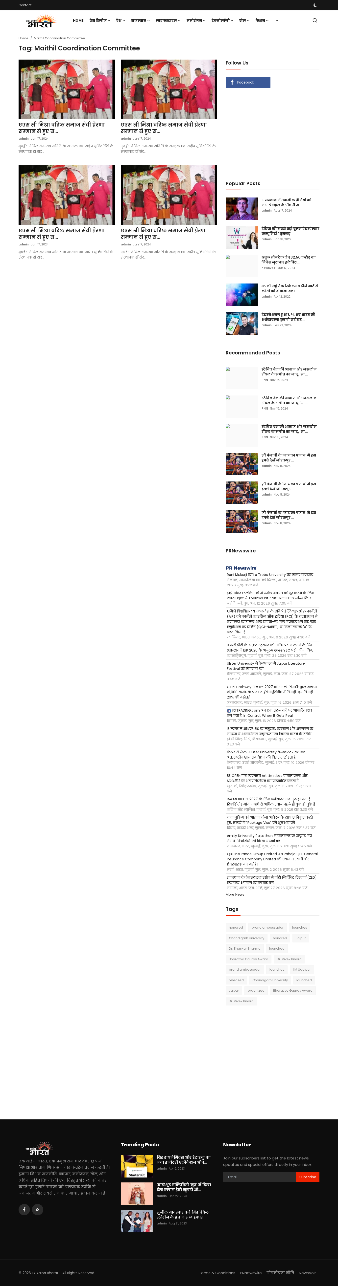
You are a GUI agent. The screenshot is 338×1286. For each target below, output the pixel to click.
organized (256, 990)
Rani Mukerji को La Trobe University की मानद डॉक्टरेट (270, 574)
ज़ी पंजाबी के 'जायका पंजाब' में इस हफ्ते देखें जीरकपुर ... (289, 458)
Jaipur (301, 938)
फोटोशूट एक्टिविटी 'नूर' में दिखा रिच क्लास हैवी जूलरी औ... (184, 1187)
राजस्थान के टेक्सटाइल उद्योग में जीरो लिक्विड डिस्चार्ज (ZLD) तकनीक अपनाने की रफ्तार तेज (272, 880)
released (236, 980)
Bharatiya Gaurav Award (248, 959)
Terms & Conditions (217, 1272)
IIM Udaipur (302, 969)
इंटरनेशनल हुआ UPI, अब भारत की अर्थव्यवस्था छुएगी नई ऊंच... (288, 317)
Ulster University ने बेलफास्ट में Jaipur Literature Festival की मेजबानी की (266, 666)
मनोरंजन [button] (194, 20)
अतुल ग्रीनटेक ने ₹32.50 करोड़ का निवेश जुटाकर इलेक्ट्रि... (289, 260)
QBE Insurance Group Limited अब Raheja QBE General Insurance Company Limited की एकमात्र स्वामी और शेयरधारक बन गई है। (272, 859)
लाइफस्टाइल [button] (166, 20)
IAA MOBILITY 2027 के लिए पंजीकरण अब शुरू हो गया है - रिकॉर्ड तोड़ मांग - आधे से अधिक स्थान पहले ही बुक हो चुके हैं (271, 802)
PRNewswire (251, 1272)
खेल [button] (242, 20)
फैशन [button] (260, 20)
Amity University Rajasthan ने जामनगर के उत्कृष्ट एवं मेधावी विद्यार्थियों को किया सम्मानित (269, 838)
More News (235, 894)
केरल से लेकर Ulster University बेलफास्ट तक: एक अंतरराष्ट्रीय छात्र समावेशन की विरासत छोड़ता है (266, 755)
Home (78, 20)
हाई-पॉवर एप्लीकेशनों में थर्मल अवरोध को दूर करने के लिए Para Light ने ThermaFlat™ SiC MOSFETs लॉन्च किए (270, 595)
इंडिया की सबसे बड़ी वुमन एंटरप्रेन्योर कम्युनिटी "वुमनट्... (290, 231)
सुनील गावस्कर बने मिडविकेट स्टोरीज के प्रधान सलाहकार (183, 1215)
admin (24, 138)
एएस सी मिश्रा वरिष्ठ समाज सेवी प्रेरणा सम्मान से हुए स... (62, 128)
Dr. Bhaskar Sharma (245, 948)
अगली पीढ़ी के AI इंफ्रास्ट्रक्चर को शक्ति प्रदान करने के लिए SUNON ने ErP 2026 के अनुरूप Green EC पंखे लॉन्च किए (270, 648)
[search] (314, 20)
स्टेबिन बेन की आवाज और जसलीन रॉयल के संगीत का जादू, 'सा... (289, 372)
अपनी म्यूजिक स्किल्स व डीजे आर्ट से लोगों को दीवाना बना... (290, 288)
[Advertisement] (267, 133)
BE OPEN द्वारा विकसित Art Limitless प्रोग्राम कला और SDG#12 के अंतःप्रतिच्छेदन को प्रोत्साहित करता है (267, 778)
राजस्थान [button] (138, 20)
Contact (25, 5)
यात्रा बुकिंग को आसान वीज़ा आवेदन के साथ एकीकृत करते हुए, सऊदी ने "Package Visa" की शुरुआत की (270, 820)
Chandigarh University (246, 938)
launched (277, 948)
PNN (265, 380)
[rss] (37, 1209)
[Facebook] (24, 1209)
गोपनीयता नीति (280, 1272)
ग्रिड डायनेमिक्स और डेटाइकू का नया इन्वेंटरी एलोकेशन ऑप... (184, 1160)
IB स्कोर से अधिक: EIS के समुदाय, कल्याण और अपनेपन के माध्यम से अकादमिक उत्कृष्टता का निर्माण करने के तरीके (270, 731)
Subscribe (307, 1177)
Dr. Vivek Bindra (289, 959)
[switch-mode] (315, 5)
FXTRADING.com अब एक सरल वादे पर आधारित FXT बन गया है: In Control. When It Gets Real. (270, 713)
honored (236, 927)
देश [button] (118, 20)
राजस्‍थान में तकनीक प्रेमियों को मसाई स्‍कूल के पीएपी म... (287, 202)
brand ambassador (268, 927)
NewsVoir (307, 1272)
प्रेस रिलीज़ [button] (98, 20)
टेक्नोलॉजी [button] (221, 20)
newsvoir (268, 268)
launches (299, 927)
